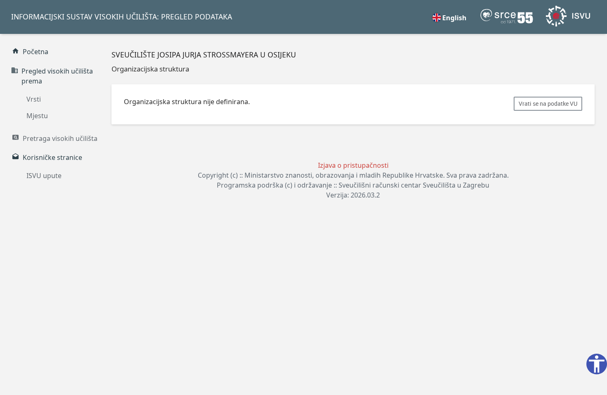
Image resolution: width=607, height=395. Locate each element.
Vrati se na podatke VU (548, 103)
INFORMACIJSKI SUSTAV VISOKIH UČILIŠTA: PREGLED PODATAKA (121, 16)
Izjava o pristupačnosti (353, 165)
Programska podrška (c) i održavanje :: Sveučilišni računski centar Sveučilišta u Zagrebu (353, 185)
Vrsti (33, 99)
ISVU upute (44, 175)
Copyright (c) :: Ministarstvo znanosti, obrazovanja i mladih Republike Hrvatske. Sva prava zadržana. (353, 175)
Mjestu (37, 115)
